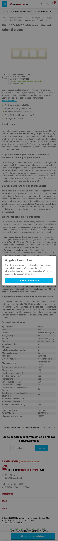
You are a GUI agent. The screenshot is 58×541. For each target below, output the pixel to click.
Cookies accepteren (29, 280)
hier (33, 274)
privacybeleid (36, 271)
